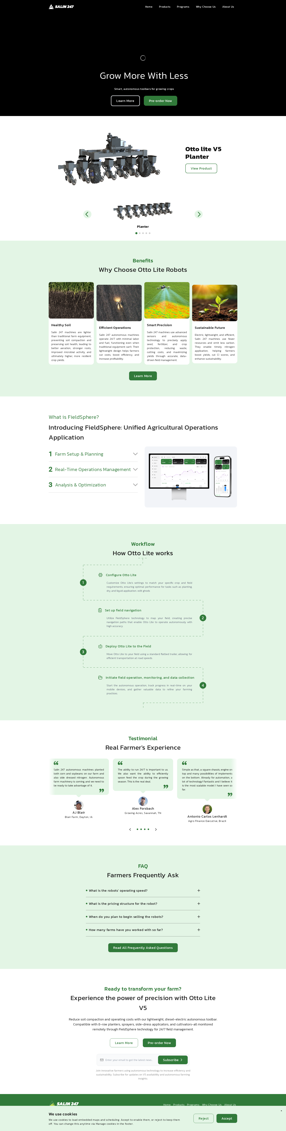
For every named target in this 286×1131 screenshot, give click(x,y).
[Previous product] (87, 214)
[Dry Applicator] (149, 233)
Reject (204, 1118)
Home (167, 1105)
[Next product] (198, 214)
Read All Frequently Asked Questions (143, 947)
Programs (193, 1105)
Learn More (125, 100)
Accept (226, 1118)
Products (178, 1105)
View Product (201, 168)
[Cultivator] (143, 233)
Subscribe (171, 1059)
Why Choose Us (212, 1105)
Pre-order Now (160, 100)
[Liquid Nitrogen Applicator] (146, 233)
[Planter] (136, 233)
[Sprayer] (140, 233)
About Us (230, 1105)
